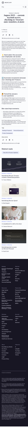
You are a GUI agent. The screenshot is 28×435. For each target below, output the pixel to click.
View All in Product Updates (10, 152)
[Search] (23, 7)
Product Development (7, 133)
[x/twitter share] (12, 35)
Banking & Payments (7, 130)
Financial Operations (18, 130)
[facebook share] (6, 35)
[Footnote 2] (8, 87)
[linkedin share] (9, 35)
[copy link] (3, 35)
